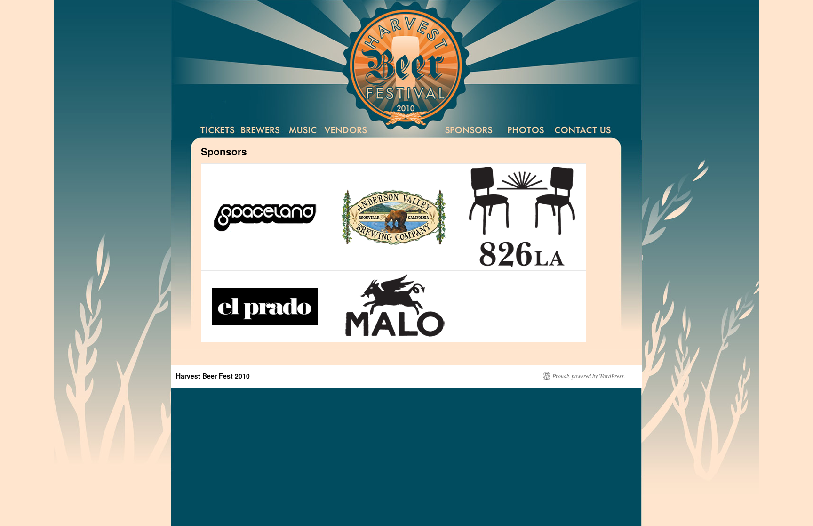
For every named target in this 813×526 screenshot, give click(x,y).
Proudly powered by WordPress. (588, 376)
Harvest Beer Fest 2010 (213, 375)
